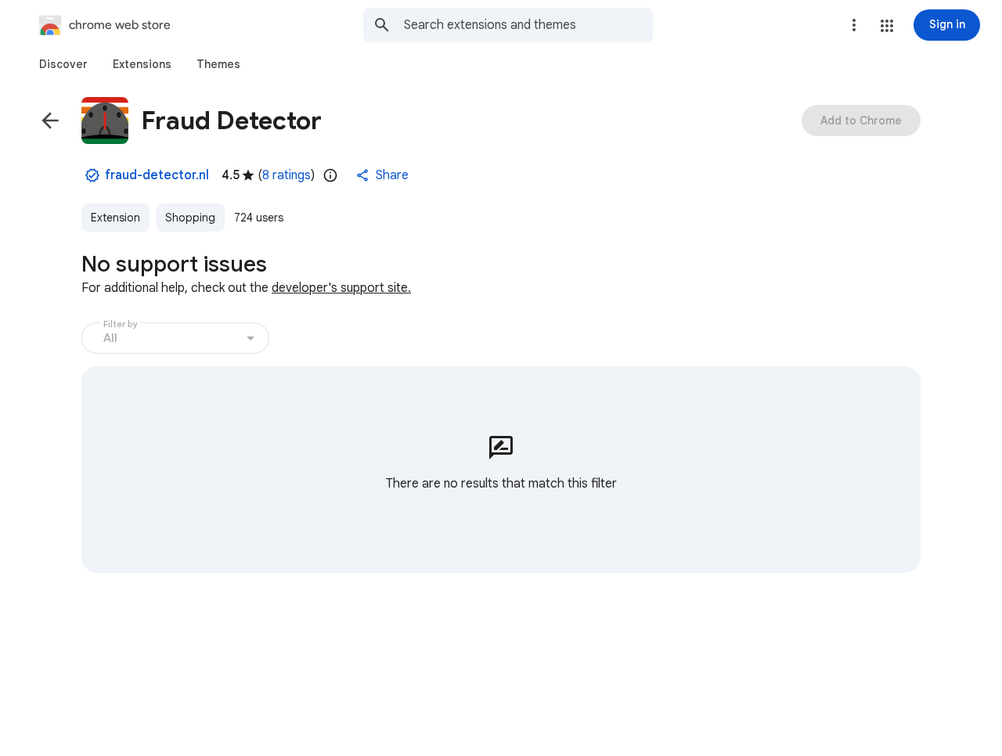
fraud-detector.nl (157, 175)
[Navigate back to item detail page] (50, 120)
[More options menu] (854, 25)
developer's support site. (341, 288)
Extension (115, 218)
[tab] (63, 64)
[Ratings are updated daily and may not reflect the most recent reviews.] (330, 175)
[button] (887, 25)
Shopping (190, 218)
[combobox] (528, 25)
